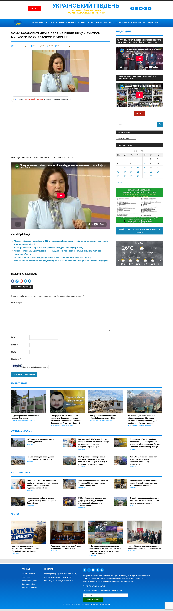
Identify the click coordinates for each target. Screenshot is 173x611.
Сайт (13, 352)
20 (131, 172)
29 (145, 176)
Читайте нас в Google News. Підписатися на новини (139, 230)
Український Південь (85, 6)
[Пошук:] (136, 124)
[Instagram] (136, 8)
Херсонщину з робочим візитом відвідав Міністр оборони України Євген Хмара (41, 500)
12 (125, 167)
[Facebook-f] (132, 8)
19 (125, 172)
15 (144, 167)
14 (138, 167)
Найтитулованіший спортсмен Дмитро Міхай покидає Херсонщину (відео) (48, 248)
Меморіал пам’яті (136, 23)
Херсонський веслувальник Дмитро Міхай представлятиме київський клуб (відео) (52, 257)
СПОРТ (52, 23)
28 (138, 176)
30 (151, 176)
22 (144, 172)
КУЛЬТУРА (43, 23)
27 (131, 176)
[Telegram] (145, 8)
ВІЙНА (124, 23)
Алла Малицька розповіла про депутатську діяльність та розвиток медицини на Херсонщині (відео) (61, 261)
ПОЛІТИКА (70, 23)
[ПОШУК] (160, 124)
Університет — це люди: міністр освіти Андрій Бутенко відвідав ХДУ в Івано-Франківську (143, 482)
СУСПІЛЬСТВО (93, 23)
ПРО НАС (139, 113)
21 (138, 172)
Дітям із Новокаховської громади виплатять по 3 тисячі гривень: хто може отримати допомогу (145, 500)
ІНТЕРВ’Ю (104, 23)
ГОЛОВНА (34, 23)
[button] (12, 281)
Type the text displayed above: (35, 367)
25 (118, 176)
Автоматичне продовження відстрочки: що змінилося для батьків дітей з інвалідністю (25, 548)
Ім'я (13, 337)
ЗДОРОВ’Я (60, 23)
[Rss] (149, 8)
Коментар (16, 302)
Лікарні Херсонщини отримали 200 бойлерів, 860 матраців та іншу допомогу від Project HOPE (93, 482)
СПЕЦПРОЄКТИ (152, 23)
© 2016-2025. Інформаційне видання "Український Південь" (86, 604)
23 (151, 172)
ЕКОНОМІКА (80, 23)
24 (158, 172)
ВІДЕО (111, 23)
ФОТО (118, 23)
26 (125, 176)
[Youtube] (141, 8)
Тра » (120, 182)
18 (118, 172)
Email (14, 345)
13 (131, 167)
